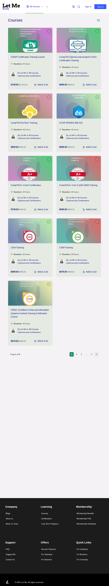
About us (9, 519)
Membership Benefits (85, 513)
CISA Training (17, 247)
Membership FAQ (84, 519)
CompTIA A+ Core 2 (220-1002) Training (78, 185)
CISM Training (66, 247)
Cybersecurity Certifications (29, 76)
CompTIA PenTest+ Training (24, 123)
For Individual (46, 554)
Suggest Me (11, 554)
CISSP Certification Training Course (28, 57)
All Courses (33, 73)
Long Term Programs (49, 524)
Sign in (88, 7)
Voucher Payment (48, 549)
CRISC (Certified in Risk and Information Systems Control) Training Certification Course (30, 313)
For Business (46, 559)
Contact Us (10, 559)
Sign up (100, 7)
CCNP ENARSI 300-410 (71, 123)
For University (82, 559)
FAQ (7, 549)
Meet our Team (12, 524)
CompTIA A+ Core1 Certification (26, 185)
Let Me (23, 73)
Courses (44, 513)
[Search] (78, 6)
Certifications (46, 519)
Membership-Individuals (86, 524)
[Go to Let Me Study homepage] (11, 6)
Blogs (8, 513)
